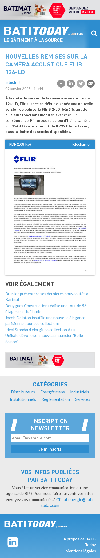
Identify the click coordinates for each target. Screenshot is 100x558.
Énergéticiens (52, 391)
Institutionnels (23, 399)
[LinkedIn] (71, 84)
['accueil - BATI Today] (36, 524)
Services (82, 399)
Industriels (13, 83)
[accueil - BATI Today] (43, 30)
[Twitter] (81, 84)
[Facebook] (61, 84)
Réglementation (55, 399)
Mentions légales (80, 550)
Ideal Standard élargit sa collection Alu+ (40, 329)
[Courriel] (91, 84)
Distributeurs (23, 391)
